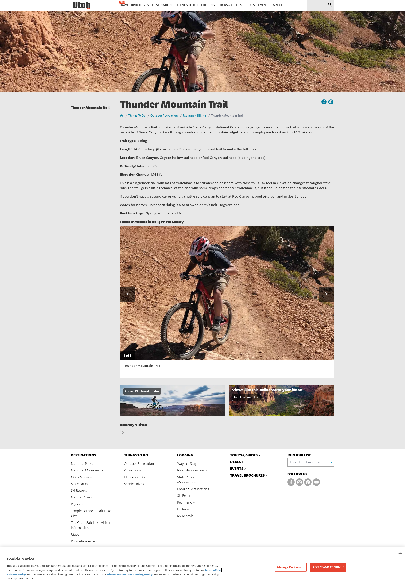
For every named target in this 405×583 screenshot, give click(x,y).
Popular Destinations (193, 489)
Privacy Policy (16, 574)
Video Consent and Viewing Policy (130, 574)
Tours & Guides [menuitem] (230, 5)
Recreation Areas (84, 541)
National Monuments (87, 470)
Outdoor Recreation (164, 115)
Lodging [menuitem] (208, 5)
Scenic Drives (134, 484)
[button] (127, 294)
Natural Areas (81, 497)
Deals (235, 462)
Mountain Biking (194, 115)
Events (236, 469)
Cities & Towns (81, 477)
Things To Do (136, 115)
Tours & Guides (244, 455)
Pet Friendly (186, 502)
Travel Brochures (247, 475)
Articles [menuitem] (279, 5)
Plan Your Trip (134, 477)
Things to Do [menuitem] (187, 5)
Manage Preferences (290, 567)
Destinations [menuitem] (162, 5)
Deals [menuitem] (250, 5)
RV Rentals (185, 516)
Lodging (185, 455)
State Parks (79, 484)
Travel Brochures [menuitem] (134, 5)
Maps (75, 534)
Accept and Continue (328, 567)
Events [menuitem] (263, 5)
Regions (77, 504)
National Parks (82, 464)
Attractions (132, 470)
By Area (183, 509)
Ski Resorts (79, 491)
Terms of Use (213, 570)
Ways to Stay (187, 464)
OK (400, 552)
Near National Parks (192, 470)
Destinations (83, 455)
